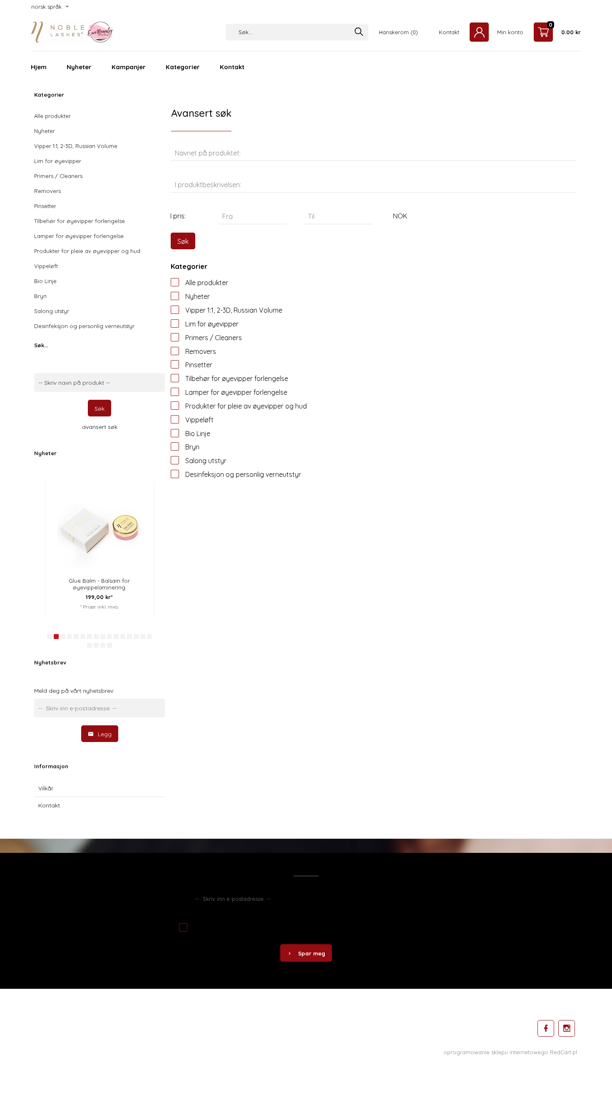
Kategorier (183, 67)
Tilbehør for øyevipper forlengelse (79, 221)
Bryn (40, 296)
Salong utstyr (51, 311)
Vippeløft (46, 266)
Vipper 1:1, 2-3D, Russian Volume (75, 146)
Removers (47, 191)
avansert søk (99, 427)
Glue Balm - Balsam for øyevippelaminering (99, 584)
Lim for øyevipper (57, 161)
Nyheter (79, 67)
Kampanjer (129, 67)
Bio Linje (45, 281)
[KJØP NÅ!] (133, 511)
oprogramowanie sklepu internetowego (495, 1052)
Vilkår (45, 788)
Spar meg (311, 953)
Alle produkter (52, 116)
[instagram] (566, 1028)
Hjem (39, 67)
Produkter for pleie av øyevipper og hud (87, 251)
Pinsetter (45, 206)
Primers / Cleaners (58, 176)
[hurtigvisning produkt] (133, 489)
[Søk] (359, 32)
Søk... (41, 345)
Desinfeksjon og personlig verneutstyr (84, 326)
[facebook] (545, 1028)
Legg (105, 734)
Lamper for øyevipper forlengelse (79, 236)
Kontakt (232, 67)
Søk (99, 408)
